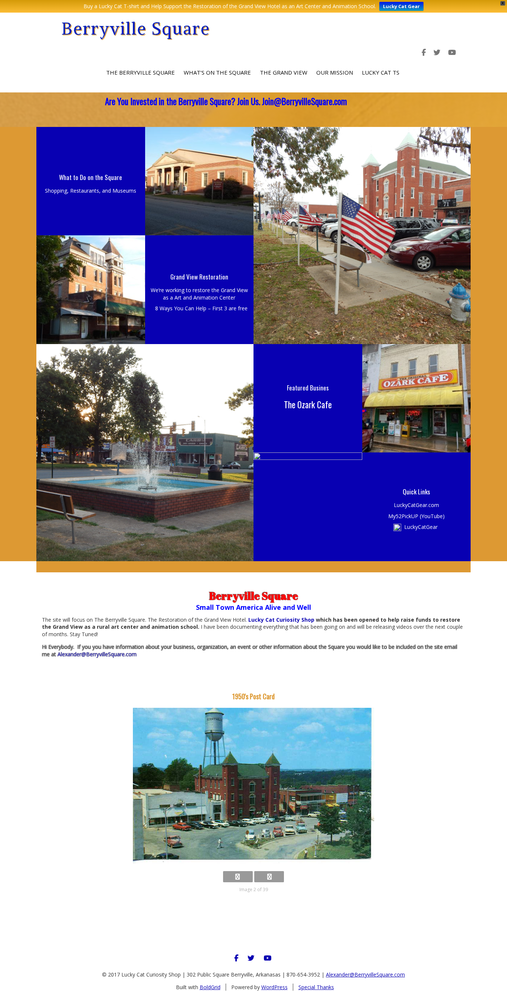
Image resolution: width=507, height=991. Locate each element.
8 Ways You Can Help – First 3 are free (201, 308)
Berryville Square (135, 28)
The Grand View (283, 72)
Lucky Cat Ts (380, 72)
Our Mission (334, 72)
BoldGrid (210, 987)
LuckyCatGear (421, 526)
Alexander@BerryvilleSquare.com (97, 654)
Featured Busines (308, 387)
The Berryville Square (140, 72)
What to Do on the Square (90, 177)
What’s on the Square (217, 72)
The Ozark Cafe (308, 404)
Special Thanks (316, 987)
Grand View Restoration (199, 276)
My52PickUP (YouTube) (416, 516)
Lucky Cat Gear (401, 6)
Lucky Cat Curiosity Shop (280, 619)
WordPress (274, 987)
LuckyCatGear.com (416, 504)
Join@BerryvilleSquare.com (304, 101)
